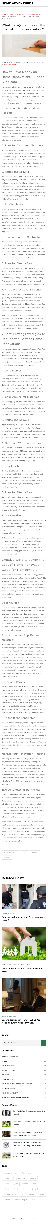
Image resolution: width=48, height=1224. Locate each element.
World (4, 1061)
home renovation (10, 852)
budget (35, 852)
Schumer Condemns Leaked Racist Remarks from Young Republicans (27, 1144)
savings (7, 857)
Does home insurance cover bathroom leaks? (22, 970)
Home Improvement (10, 1093)
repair (34, 1200)
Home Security (8, 1066)
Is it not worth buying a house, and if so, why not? (28, 1154)
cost (25, 852)
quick (16, 1184)
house (25, 1189)
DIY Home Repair (8, 1088)
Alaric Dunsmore (10, 64)
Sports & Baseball (10, 1057)
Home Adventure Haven (20, 3)
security (6, 1184)
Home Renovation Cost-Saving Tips (24, 14)
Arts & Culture (8, 1070)
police (16, 1189)
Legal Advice (7, 1079)
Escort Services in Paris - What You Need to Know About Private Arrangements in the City (21, 1021)
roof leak (6, 1200)
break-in (33, 1178)
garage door (20, 1178)
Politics (5, 1075)
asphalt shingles (21, 1200)
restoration (7, 1178)
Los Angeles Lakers (10, 1173)
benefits (25, 1184)
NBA (34, 1184)
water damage (27, 1173)
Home (4, 14)
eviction (6, 1189)
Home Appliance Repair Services (15, 1097)
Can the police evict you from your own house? (23, 918)
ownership (35, 1189)
